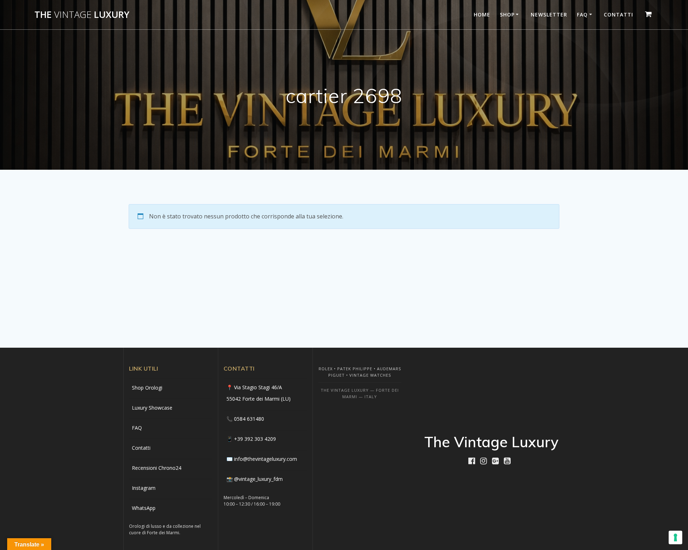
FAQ (582, 14)
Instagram (144, 487)
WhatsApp (144, 508)
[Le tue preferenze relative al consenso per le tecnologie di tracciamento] (675, 537)
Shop (507, 14)
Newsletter (549, 14)
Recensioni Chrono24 (156, 467)
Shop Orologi (147, 387)
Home (482, 14)
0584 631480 (249, 418)
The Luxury (81, 14)
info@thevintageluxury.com (265, 458)
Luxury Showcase (152, 407)
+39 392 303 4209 (255, 438)
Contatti (618, 14)
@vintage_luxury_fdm (258, 479)
